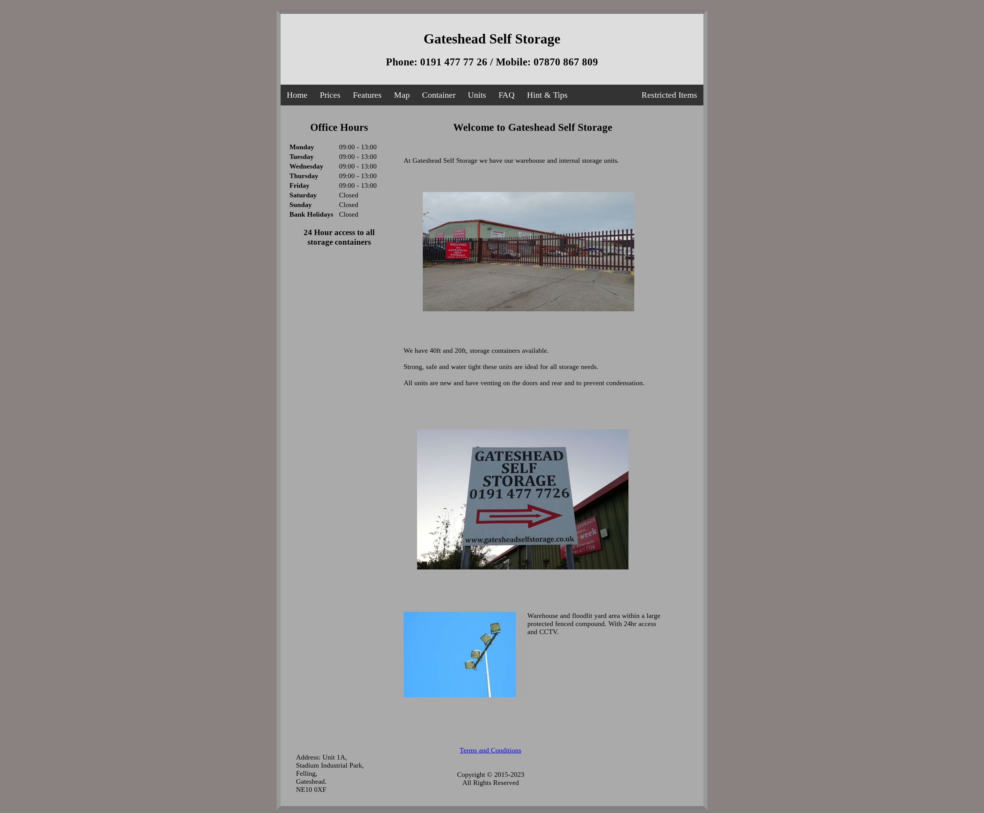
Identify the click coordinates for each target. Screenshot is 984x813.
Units (477, 95)
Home (297, 95)
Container (438, 95)
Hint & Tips (547, 95)
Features (367, 95)
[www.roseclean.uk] (339, 447)
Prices (330, 95)
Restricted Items (669, 95)
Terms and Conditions (490, 750)
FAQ (507, 95)
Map (402, 95)
